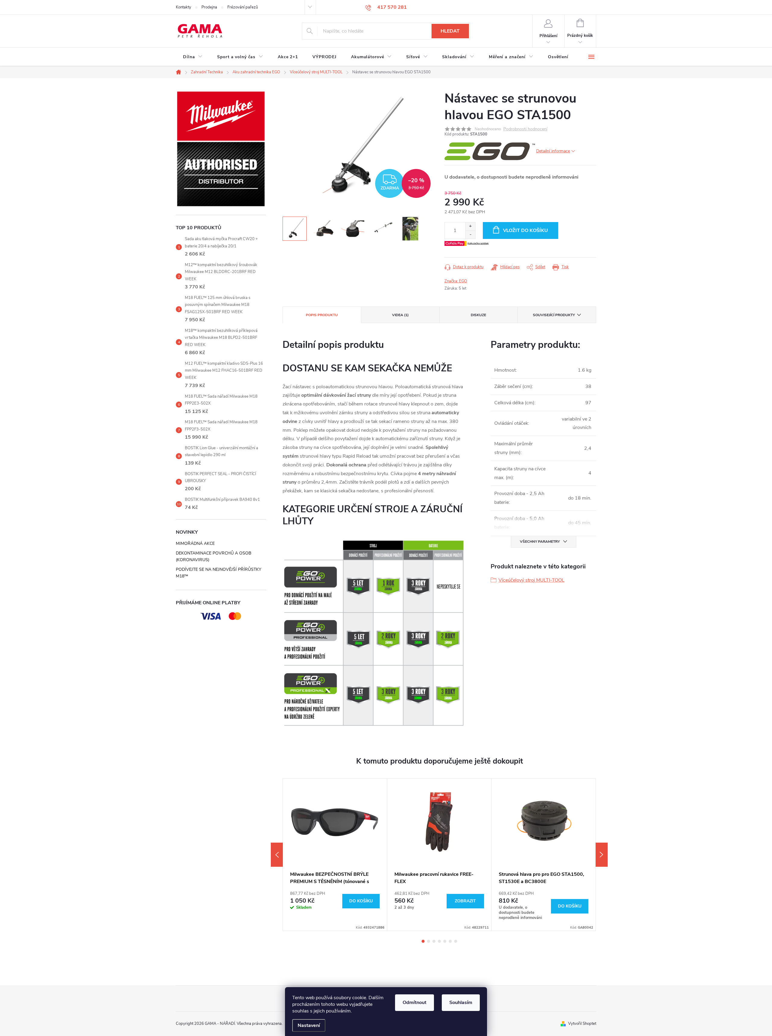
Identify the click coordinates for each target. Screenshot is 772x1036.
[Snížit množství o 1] (470, 234)
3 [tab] (433, 941)
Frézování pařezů (242, 7)
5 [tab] (444, 941)
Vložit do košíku (525, 230)
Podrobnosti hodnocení (525, 129)
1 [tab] (423, 941)
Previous (277, 855)
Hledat (450, 31)
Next (602, 855)
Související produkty (554, 315)
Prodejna (209, 7)
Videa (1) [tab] (400, 315)
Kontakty (183, 7)
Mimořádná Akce (195, 543)
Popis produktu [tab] (322, 315)
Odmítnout (414, 1002)
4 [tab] (439, 941)
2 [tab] (428, 941)
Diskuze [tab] (478, 315)
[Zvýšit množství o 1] (470, 226)
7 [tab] (455, 941)
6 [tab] (450, 941)
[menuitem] (193, 57)
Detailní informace (553, 151)
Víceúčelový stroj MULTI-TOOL (531, 580)
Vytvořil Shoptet (582, 1023)
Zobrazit (465, 901)
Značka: (456, 281)
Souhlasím (460, 1002)
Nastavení (309, 1025)
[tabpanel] (335, 855)
